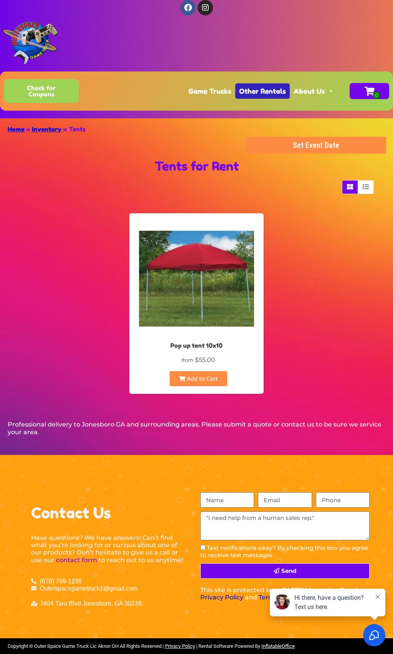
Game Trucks (209, 91)
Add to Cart (201, 378)
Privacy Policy (221, 597)
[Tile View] (350, 187)
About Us (309, 91)
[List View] (365, 187)
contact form (76, 560)
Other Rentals (262, 91)
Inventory (46, 129)
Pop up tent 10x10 (196, 345)
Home (16, 129)
